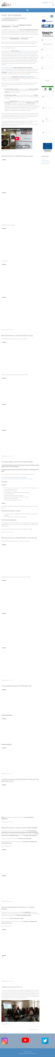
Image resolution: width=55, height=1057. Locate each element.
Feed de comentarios (46, 162)
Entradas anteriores (34, 1029)
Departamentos (21, 1053)
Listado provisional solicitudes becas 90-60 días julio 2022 (20, 780)
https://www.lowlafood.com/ (26, 51)
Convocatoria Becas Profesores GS (16, 686)
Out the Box (29, 1051)
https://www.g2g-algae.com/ (8, 69)
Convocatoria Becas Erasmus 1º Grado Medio (17, 908)
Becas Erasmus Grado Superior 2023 (17, 335)
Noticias (8, 150)
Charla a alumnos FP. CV (11, 987)
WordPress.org (45, 163)
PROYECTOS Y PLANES (29, 1053)
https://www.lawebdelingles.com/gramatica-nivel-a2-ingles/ (20, 478)
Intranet (35, 1053)
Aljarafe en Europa (9, 532)
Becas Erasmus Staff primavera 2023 (17, 156)
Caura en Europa (9, 329)
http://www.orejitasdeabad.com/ (11, 125)
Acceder (43, 158)
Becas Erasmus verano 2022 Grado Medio (19, 828)
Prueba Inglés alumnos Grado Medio (17, 462)
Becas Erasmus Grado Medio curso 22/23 (19, 538)
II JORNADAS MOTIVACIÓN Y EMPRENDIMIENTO (13, 19)
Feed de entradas (46, 160)
